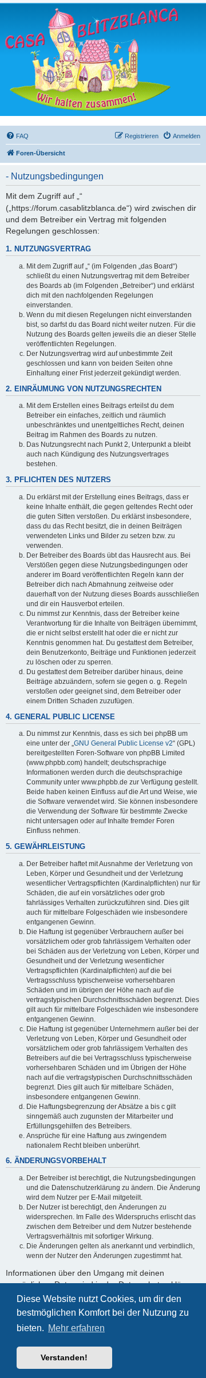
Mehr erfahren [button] (76, 1328)
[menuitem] (17, 136)
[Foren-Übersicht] (91, 59)
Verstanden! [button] (64, 1357)
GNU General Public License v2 (123, 743)
